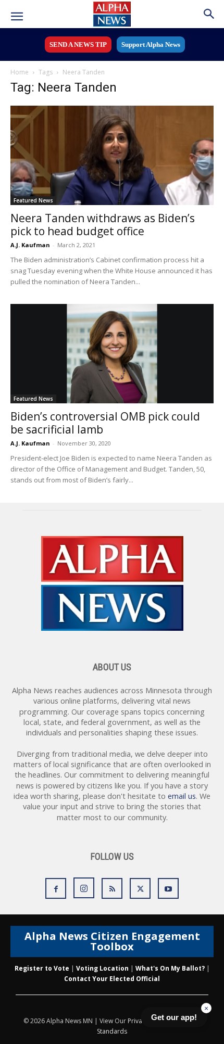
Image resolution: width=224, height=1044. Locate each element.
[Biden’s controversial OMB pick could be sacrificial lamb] (112, 353)
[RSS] (112, 888)
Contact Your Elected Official (112, 978)
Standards (112, 1031)
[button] (16, 17)
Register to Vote (42, 968)
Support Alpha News (150, 44)
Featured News (33, 200)
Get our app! (174, 1017)
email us (182, 796)
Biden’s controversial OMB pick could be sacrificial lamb (105, 423)
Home (19, 72)
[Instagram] (83, 887)
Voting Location (102, 968)
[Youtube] (168, 888)
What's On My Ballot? (170, 968)
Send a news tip (78, 44)
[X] (140, 888)
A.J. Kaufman (30, 245)
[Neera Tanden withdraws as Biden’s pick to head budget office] (112, 155)
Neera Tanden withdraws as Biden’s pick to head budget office (102, 224)
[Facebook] (55, 888)
